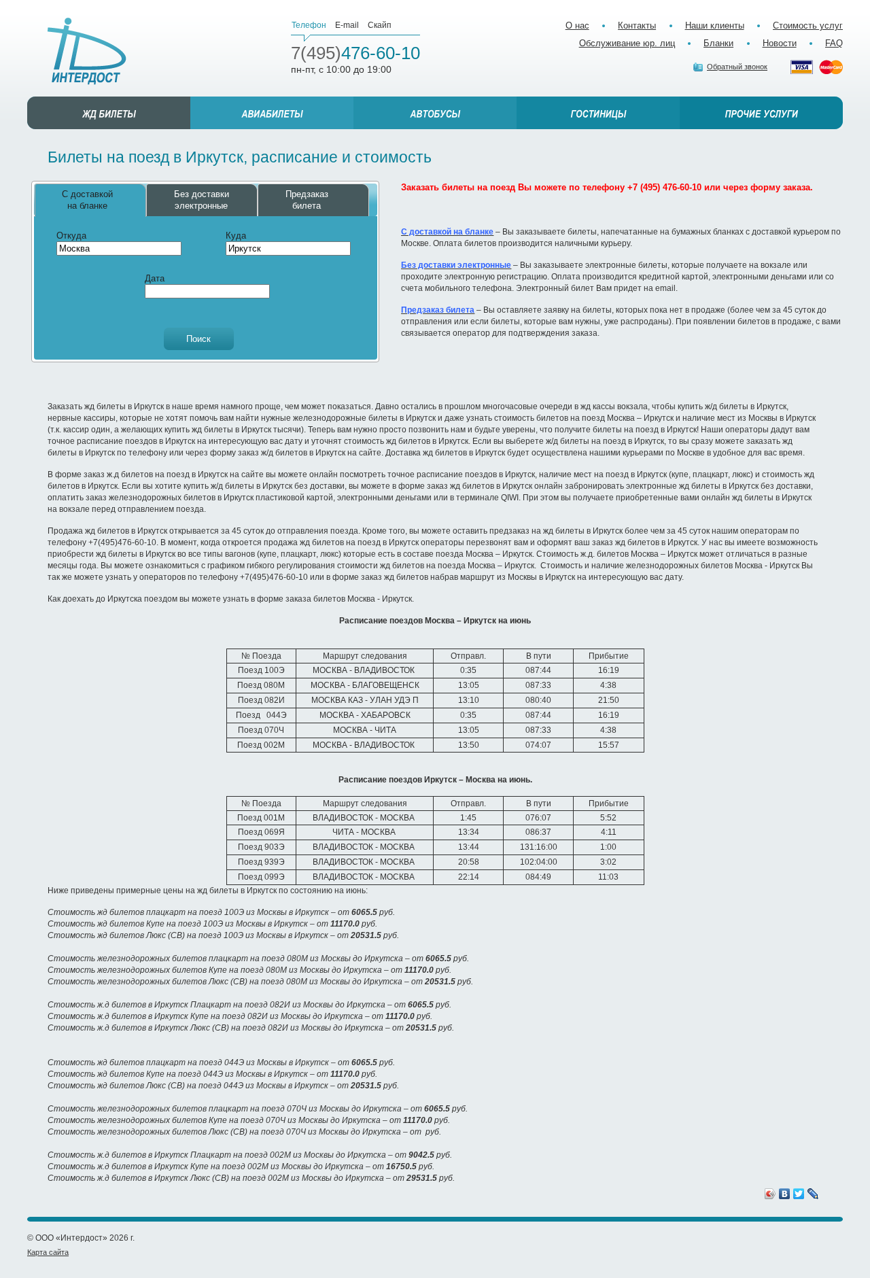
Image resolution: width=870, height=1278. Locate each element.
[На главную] (87, 51)
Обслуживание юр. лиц (627, 43)
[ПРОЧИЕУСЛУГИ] (761, 113)
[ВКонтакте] (785, 1194)
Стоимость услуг (808, 25)
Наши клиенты (714, 25)
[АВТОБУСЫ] (435, 113)
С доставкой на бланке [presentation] (87, 200)
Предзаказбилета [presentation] (306, 200)
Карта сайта (48, 1252)
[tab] (90, 200)
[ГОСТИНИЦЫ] (598, 113)
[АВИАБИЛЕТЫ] (271, 113)
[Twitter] (799, 1194)
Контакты (637, 25)
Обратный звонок (737, 67)
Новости (780, 43)
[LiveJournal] (813, 1194)
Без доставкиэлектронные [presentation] (201, 200)
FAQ (834, 43)
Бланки (718, 43)
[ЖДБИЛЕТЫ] (108, 113)
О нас (577, 25)
